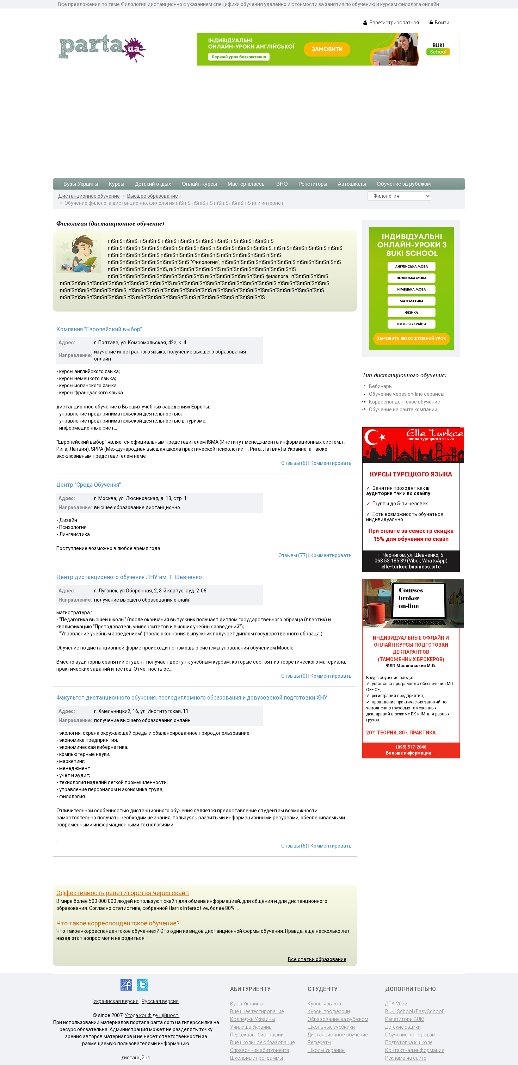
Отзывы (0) (294, 676)
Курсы (116, 184)
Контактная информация (414, 1050)
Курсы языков (324, 1003)
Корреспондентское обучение (404, 402)
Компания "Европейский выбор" (99, 329)
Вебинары (381, 386)
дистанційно (136, 1057)
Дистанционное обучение (89, 196)
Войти (441, 22)
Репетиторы (312, 184)
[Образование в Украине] (102, 48)
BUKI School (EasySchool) (415, 1011)
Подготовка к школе (408, 1042)
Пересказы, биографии (257, 1035)
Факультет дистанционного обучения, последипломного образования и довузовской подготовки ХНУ (191, 697)
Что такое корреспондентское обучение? (118, 923)
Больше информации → (411, 753)
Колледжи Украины (252, 1019)
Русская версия (160, 1001)
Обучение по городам (410, 1035)
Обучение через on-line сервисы (406, 394)
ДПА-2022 (396, 1003)
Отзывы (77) (292, 555)
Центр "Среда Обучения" (88, 484)
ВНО (282, 184)
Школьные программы (256, 1058)
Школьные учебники (331, 1027)
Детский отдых (153, 184)
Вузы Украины (80, 184)
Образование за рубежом (338, 1019)
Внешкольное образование (262, 1042)
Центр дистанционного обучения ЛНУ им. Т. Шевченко (129, 577)
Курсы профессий (329, 1011)
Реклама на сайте (405, 1058)
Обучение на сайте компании (403, 409)
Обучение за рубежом (404, 184)
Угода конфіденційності (152, 1015)
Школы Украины (326, 1050)
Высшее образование (152, 196)
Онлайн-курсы (199, 184)
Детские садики (403, 1027)
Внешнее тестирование (257, 1011)
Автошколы (352, 184)
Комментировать (331, 463)
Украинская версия (115, 1001)
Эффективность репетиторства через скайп (122, 893)
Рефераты (319, 1042)
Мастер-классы (247, 184)
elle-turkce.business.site (410, 567)
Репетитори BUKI (404, 1019)
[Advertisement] (259, 118)
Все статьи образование (317, 959)
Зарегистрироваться (393, 22)
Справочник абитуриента (259, 1050)
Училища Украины (251, 1027)
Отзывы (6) (294, 463)
